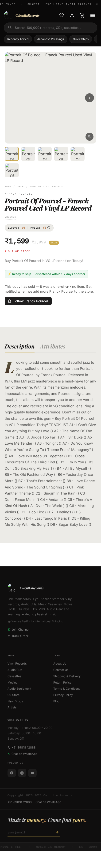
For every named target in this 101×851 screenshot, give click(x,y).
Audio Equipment (19, 688)
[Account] (72, 15)
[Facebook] (12, 773)
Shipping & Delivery (67, 676)
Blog (56, 701)
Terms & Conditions (66, 688)
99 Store (13, 695)
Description (20, 346)
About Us (59, 663)
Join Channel (20, 629)
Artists (12, 707)
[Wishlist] (61, 15)
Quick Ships (81, 39)
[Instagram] (22, 773)
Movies (12, 682)
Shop (20, 186)
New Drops (15, 701)
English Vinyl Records (46, 186)
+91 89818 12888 (24, 747)
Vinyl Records (17, 663)
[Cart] (82, 15)
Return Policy (62, 682)
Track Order (20, 636)
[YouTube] (32, 773)
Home (8, 186)
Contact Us (61, 670)
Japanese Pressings (50, 39)
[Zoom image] (89, 137)
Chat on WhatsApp (25, 754)
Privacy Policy (63, 695)
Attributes (52, 346)
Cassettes (14, 676)
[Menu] (92, 15)
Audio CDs (15, 670)
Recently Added (17, 39)
